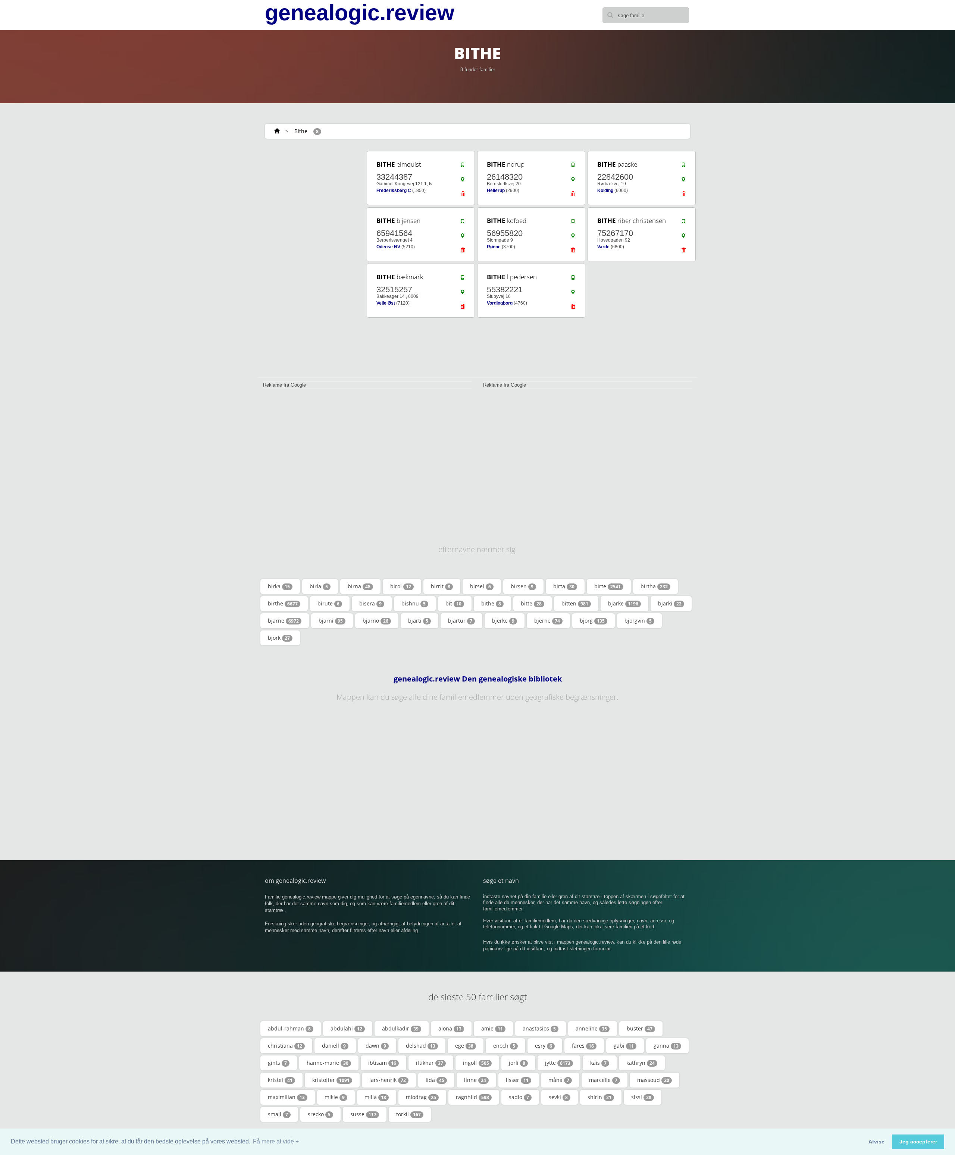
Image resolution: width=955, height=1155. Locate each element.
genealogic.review (359, 12)
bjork (279, 637)
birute (328, 603)
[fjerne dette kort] (462, 195)
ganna (666, 1045)
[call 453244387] (462, 166)
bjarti (418, 620)
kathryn (640, 1062)
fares (583, 1045)
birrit (440, 586)
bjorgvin (638, 620)
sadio (519, 1097)
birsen (522, 586)
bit (453, 603)
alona (449, 1028)
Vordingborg (500, 303)
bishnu (413, 603)
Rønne (494, 246)
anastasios (539, 1028)
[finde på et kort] (462, 181)
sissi (641, 1097)
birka (279, 586)
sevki (558, 1097)
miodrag (421, 1097)
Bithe (300, 131)
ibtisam (382, 1062)
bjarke (623, 603)
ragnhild (472, 1097)
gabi (624, 1045)
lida (435, 1079)
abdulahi (346, 1028)
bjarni (331, 620)
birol (400, 586)
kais (598, 1062)
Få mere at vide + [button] (276, 1141)
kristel (280, 1079)
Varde (603, 246)
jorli (517, 1062)
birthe (283, 603)
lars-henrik (387, 1079)
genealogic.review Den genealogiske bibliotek (478, 679)
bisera (370, 603)
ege (464, 1045)
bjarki (670, 603)
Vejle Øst (385, 303)
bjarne (283, 620)
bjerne (547, 620)
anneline (591, 1028)
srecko (319, 1114)
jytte (557, 1062)
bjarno (375, 620)
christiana (285, 1045)
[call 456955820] (573, 222)
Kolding (605, 190)
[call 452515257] (462, 279)
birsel (480, 586)
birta (563, 586)
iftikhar (429, 1062)
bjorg (592, 620)
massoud (653, 1079)
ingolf (476, 1062)
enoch (504, 1045)
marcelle (603, 1079)
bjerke (503, 620)
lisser (517, 1079)
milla (375, 1097)
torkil (408, 1114)
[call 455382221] (573, 279)
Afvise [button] (876, 1142)
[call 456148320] (573, 166)
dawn (376, 1045)
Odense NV (388, 246)
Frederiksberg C (393, 190)
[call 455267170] (683, 222)
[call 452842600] (683, 166)
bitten (574, 603)
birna (359, 586)
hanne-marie (327, 1062)
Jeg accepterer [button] (918, 1142)
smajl (278, 1114)
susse (363, 1114)
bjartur (460, 620)
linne (475, 1079)
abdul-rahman (289, 1028)
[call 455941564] (462, 222)
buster (639, 1028)
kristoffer (331, 1079)
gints (277, 1062)
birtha (654, 586)
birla (319, 586)
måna (558, 1079)
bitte (531, 603)
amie (492, 1028)
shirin (599, 1097)
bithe (491, 603)
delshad (420, 1045)
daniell (334, 1045)
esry (543, 1045)
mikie (335, 1097)
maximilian (286, 1097)
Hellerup (496, 190)
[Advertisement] (310, 262)
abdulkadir (400, 1028)
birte (607, 586)
